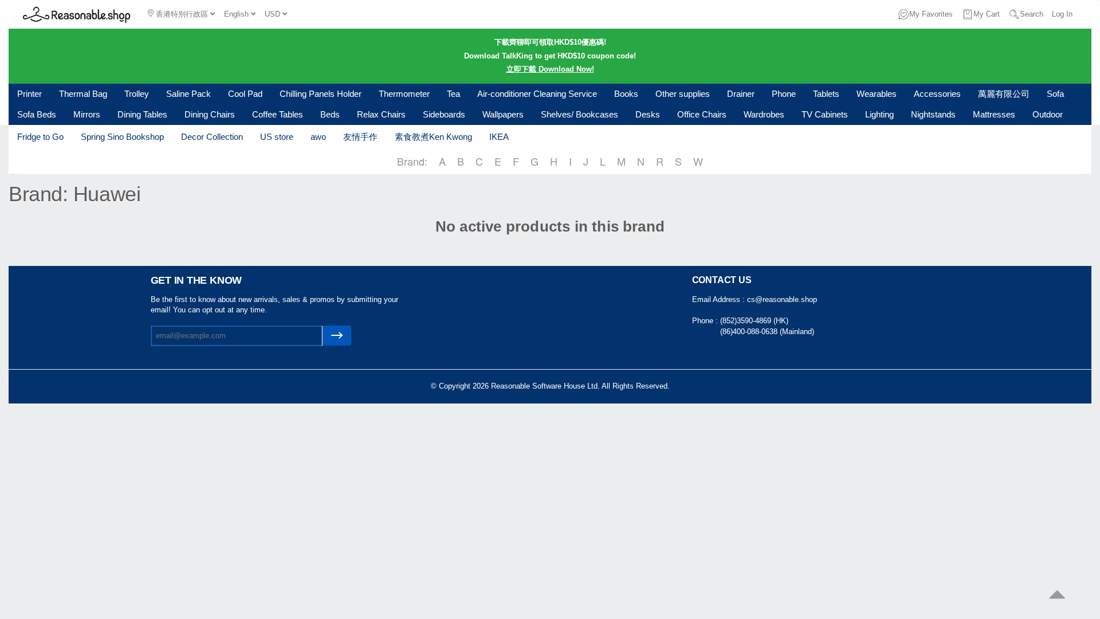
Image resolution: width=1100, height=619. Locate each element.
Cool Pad (245, 94)
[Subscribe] (337, 336)
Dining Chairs (209, 114)
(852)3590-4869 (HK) (754, 320)
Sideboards (444, 114)
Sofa (1055, 94)
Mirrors (86, 114)
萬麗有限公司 (1004, 94)
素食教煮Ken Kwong (433, 137)
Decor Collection (212, 137)
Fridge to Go (40, 137)
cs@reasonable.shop (782, 299)
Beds (330, 114)
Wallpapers (503, 114)
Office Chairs (701, 114)
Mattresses (994, 114)
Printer (29, 94)
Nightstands (933, 114)
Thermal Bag (83, 94)
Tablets (826, 94)
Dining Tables (142, 114)
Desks (647, 114)
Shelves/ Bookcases (579, 114)
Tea (453, 94)
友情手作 (360, 137)
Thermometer (404, 94)
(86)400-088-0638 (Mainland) (767, 331)
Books (626, 94)
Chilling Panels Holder (321, 94)
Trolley (136, 94)
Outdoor (1047, 114)
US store (276, 137)
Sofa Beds (36, 114)
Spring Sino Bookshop (122, 137)
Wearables (877, 94)
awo (318, 137)
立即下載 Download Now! (550, 69)
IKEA (499, 137)
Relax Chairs (381, 114)
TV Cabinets (825, 114)
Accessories (937, 94)
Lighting (879, 114)
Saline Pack (188, 94)
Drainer (741, 94)
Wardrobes (764, 114)
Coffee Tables (277, 114)
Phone (784, 94)
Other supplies (682, 94)
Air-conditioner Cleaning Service (537, 94)
